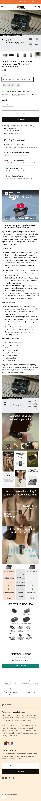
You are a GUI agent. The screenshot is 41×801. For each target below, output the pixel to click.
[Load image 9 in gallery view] (20, 30)
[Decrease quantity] (3, 104)
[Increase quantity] (11, 104)
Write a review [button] (20, 666)
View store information (11, 133)
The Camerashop (11, 794)
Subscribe (20, 772)
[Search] (6, 7)
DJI (5, 70)
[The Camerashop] (20, 7)
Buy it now (20, 120)
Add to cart (20, 113)
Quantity (5, 100)
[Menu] (2, 7)
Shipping (15, 95)
